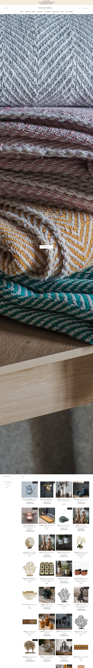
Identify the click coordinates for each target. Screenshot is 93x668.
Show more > (46, 246)
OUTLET (62, 11)
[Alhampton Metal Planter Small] (64, 543)
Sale (7, 487)
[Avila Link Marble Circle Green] (64, 516)
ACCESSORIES (47, 11)
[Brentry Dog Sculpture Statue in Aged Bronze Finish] (81, 595)
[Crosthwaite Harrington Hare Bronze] (81, 516)
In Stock (8, 485)
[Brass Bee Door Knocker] (47, 489)
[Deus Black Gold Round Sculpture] (30, 543)
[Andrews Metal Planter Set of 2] (64, 569)
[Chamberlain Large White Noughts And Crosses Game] (47, 569)
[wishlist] (7, 8)
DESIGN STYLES (55, 11)
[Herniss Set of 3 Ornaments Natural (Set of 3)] (64, 489)
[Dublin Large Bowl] (30, 595)
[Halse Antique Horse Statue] (64, 622)
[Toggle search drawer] (79, 8)
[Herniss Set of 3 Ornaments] (47, 622)
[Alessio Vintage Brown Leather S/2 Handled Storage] (81, 569)
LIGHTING (33, 11)
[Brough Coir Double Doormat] (47, 516)
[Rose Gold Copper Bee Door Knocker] (30, 516)
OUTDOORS (40, 11)
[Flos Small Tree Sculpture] (64, 595)
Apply (23, 476)
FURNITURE (27, 11)
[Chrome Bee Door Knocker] (30, 489)
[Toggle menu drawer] (4, 8)
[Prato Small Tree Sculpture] (30, 569)
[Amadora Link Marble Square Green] (47, 595)
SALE (67, 11)
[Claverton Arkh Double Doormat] (30, 622)
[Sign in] (83, 8)
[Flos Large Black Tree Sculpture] (81, 622)
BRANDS (71, 11)
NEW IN (21, 11)
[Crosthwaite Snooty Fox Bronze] (47, 543)
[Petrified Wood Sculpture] (30, 647)
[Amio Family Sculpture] (64, 647)
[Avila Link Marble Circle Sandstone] (47, 647)
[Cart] (86, 8)
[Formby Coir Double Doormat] (81, 647)
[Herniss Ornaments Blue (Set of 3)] (81, 489)
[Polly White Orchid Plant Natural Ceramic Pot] (81, 543)
